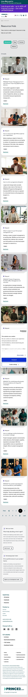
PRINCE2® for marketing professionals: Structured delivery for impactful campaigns (13, 383)
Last (24, 515)
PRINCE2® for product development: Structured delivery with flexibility (13, 484)
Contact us (6, 607)
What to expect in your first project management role (12, 231)
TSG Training (7, 642)
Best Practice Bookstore (9, 639)
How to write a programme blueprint (13, 182)
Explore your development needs (11, 579)
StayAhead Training (8, 645)
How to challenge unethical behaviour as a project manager (13, 434)
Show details (20, 355)
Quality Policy (19, 652)
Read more (5, 103)
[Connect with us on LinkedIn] (16, 629)
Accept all (14, 359)
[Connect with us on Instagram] (12, 629)
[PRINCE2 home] (4, 14)
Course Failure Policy (20, 659)
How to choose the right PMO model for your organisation (13, 134)
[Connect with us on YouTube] (4, 629)
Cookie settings (13, 364)
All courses (6, 597)
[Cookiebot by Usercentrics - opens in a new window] (20, 331)
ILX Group (6, 637)
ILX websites (6, 634)
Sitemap (5, 652)
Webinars (14, 46)
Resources (6, 602)
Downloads (6, 599)
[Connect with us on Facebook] (8, 629)
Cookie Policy (6, 661)
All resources (8, 42)
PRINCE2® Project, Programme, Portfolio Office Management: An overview (12, 281)
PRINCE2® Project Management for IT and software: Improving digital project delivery (13, 83)
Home (2, 20)
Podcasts (21, 42)
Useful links (6, 654)
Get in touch (7, 548)
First (4, 511)
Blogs (15, 42)
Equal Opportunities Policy (21, 654)
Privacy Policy (6, 659)
